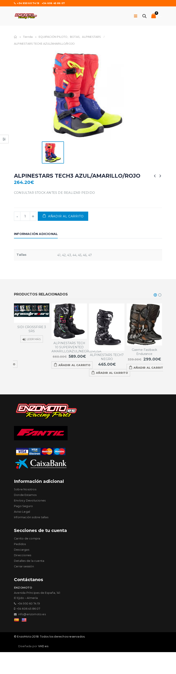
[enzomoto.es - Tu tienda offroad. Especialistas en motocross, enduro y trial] (26, 16)
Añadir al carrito (66, 216)
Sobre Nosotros (25, 489)
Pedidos (20, 544)
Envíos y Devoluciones (30, 500)
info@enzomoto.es (32, 614)
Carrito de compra (27, 538)
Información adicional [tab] (36, 234)
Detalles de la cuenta (29, 560)
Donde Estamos (25, 495)
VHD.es (43, 646)
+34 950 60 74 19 (28, 3)
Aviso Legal (22, 511)
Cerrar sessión (24, 566)
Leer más (34, 339)
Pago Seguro (23, 506)
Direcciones (22, 555)
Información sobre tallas (31, 517)
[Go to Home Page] (15, 36)
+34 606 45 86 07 (53, 3)
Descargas (21, 549)
